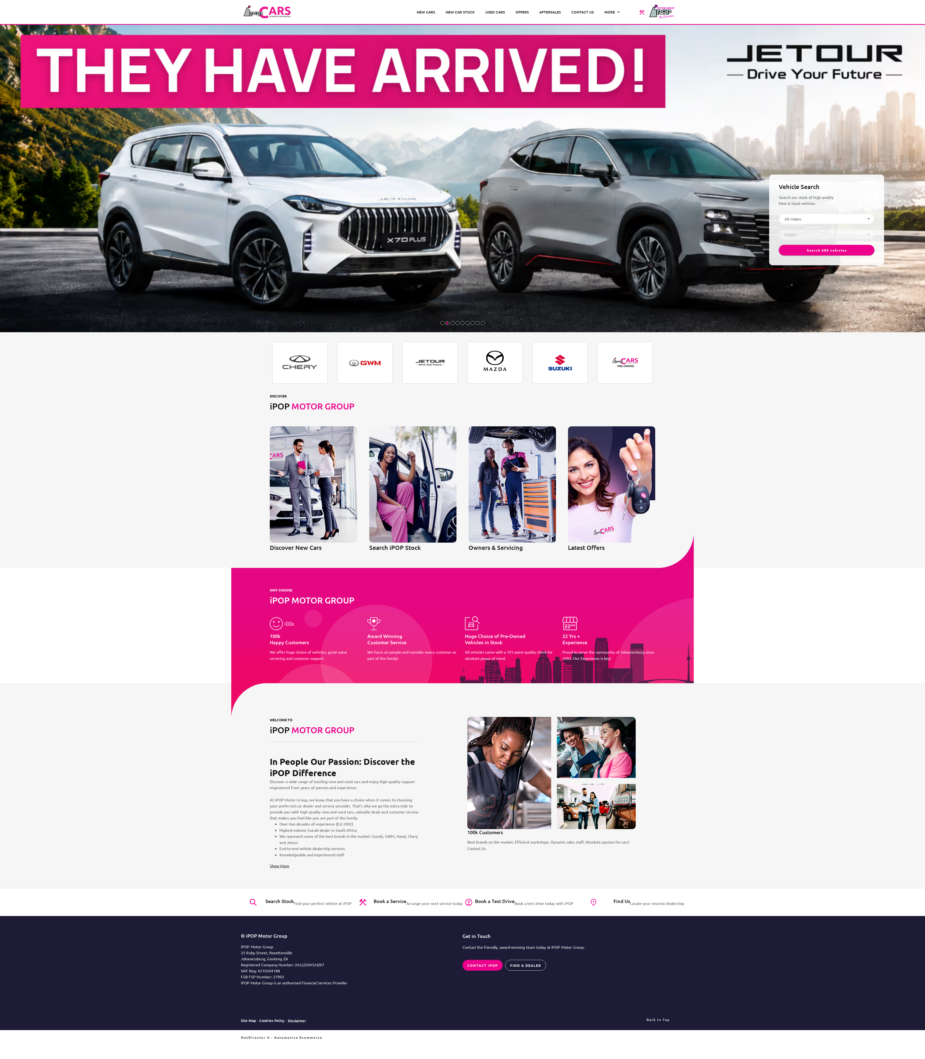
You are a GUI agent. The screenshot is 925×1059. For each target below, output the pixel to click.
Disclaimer (297, 1020)
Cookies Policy (271, 1020)
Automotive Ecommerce (298, 1037)
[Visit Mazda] (495, 362)
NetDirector (254, 1037)
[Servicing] (642, 12)
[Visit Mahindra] (625, 362)
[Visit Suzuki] (560, 362)
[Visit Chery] (299, 362)
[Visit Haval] (364, 362)
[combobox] (826, 219)
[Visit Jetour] (430, 362)
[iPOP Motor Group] (268, 12)
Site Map (248, 1020)
